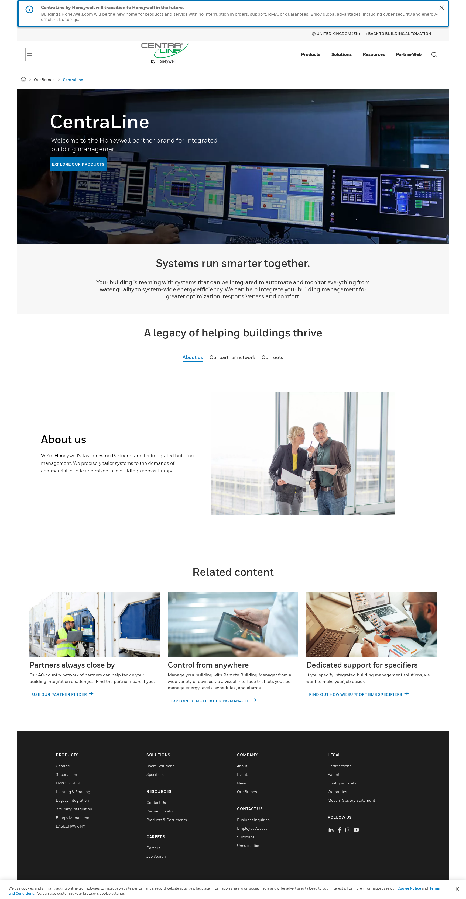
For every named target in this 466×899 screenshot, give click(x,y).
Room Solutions (160, 765)
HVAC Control (68, 783)
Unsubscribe (248, 845)
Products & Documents (166, 819)
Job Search (156, 856)
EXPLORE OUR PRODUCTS (78, 164)
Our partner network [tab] (232, 357)
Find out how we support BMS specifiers (356, 694)
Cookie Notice (409, 888)
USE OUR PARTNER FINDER (60, 694)
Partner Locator (160, 811)
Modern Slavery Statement (351, 800)
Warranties (337, 791)
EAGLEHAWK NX (70, 826)
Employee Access (252, 828)
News (242, 783)
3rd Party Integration (74, 809)
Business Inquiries (253, 819)
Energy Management (74, 817)
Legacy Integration (72, 800)
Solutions (341, 54)
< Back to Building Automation (398, 33)
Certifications (339, 765)
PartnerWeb (409, 54)
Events (243, 774)
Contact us (156, 802)
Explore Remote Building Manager (210, 701)
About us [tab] (193, 357)
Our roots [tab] (272, 357)
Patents (334, 774)
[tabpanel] (233, 463)
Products (310, 54)
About (242, 765)
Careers (153, 847)
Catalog (63, 765)
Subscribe (246, 837)
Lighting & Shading (73, 791)
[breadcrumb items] (24, 79)
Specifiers (155, 774)
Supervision (66, 774)
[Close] (457, 889)
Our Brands (247, 791)
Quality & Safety (342, 783)
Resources (374, 54)
